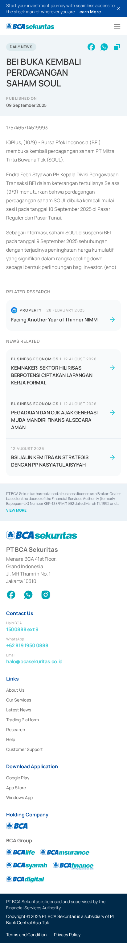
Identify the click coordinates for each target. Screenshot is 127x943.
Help (10, 739)
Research (15, 729)
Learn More (89, 12)
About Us (15, 690)
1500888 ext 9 (22, 629)
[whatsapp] (104, 47)
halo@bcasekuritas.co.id (34, 661)
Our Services (18, 700)
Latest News (18, 710)
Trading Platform (22, 720)
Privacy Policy (67, 934)
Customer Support (24, 749)
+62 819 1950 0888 (27, 645)
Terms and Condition (26, 934)
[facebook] (91, 47)
